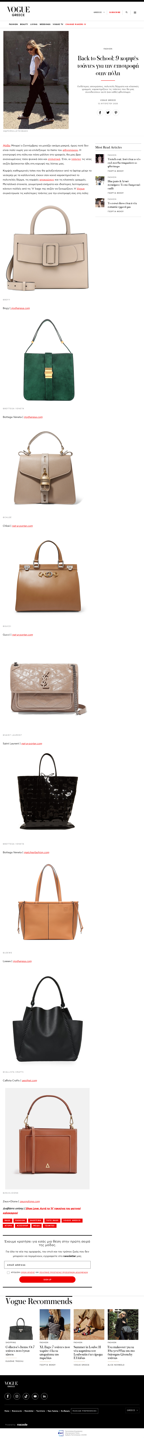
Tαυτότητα (40, 1411)
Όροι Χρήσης (53, 1411)
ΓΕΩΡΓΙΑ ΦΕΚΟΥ (116, 171)
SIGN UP (47, 1279)
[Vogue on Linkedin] (44, 1396)
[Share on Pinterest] (116, 113)
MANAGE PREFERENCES (85, 1411)
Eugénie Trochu (14, 1361)
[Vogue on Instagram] (17, 1396)
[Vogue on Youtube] (35, 1396)
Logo (27, 1385)
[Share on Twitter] (108, 113)
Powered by (10, 1425)
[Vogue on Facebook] (8, 1396)
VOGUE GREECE (108, 100)
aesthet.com (29, 1080)
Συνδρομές (65, 1411)
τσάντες (76, 159)
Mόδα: (7, 145)
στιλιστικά (54, 159)
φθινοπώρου (70, 150)
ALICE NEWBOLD (116, 1365)
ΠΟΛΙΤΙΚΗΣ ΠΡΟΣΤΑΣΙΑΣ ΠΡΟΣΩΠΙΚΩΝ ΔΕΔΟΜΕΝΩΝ (63, 1272)
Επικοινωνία (17, 1411)
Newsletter (29, 1411)
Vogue (81, 188)
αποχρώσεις (46, 179)
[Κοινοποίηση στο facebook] (100, 113)
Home (6, 1411)
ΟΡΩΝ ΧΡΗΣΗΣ (27, 1272)
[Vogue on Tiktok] (26, 1396)
